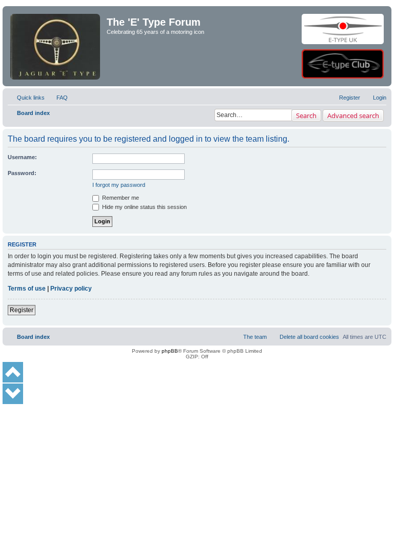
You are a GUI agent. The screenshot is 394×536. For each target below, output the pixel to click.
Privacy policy (71, 288)
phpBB (170, 351)
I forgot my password (118, 185)
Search (306, 115)
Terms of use (27, 288)
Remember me (120, 198)
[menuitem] (57, 97)
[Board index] (56, 29)
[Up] (13, 372)
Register (21, 310)
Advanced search (353, 115)
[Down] (13, 394)
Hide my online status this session (144, 207)
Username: (22, 157)
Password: (22, 173)
